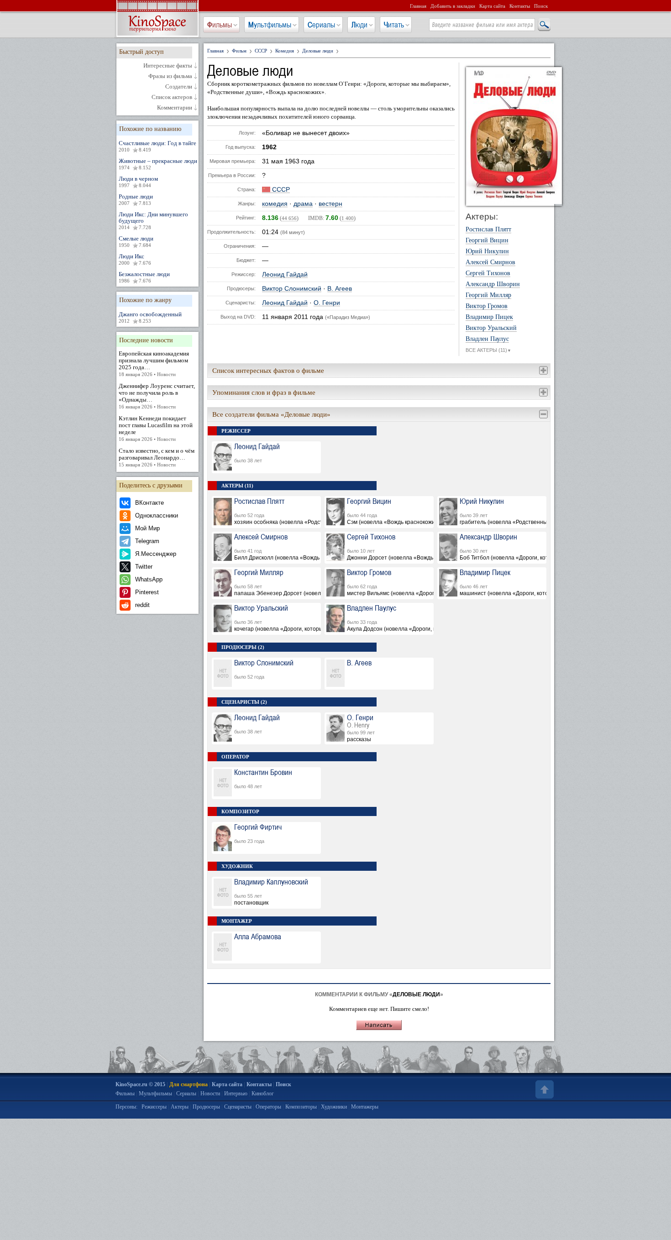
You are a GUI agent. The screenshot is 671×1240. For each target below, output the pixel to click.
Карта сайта (492, 6)
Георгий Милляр (488, 295)
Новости (210, 1093)
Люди (359, 25)
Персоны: (126, 1107)
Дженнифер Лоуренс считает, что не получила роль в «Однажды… (157, 395)
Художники (334, 1107)
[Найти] (543, 25)
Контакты (519, 6)
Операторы (268, 1107)
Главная (418, 6)
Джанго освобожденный (150, 317)
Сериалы (321, 25)
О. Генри (327, 302)
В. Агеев (339, 288)
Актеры (180, 1107)
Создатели (178, 87)
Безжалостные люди (144, 277)
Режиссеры (154, 1107)
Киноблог (263, 1093)
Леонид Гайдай (285, 274)
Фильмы (219, 25)
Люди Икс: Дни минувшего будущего (153, 220)
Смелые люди (136, 241)
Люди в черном (138, 181)
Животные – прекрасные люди (158, 163)
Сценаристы (238, 1107)
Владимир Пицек (489, 317)
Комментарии (174, 108)
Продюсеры (206, 1107)
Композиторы (301, 1107)
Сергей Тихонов (488, 273)
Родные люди (136, 199)
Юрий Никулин (487, 251)
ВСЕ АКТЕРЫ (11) (488, 350)
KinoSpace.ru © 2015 (140, 1084)
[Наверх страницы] (544, 1089)
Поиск (541, 6)
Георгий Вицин (487, 240)
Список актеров (172, 97)
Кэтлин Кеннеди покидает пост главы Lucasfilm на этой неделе (156, 428)
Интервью (235, 1093)
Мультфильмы (269, 25)
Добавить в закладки (452, 6)
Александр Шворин (493, 284)
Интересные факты (167, 66)
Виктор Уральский (491, 328)
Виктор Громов (487, 306)
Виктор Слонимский (291, 288)
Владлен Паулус (487, 339)
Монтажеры (364, 1107)
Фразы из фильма (170, 76)
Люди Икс (135, 259)
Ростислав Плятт (488, 229)
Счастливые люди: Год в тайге (157, 146)
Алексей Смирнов (490, 262)
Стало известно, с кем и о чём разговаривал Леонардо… (156, 457)
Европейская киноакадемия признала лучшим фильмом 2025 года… (154, 363)
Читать (394, 25)
